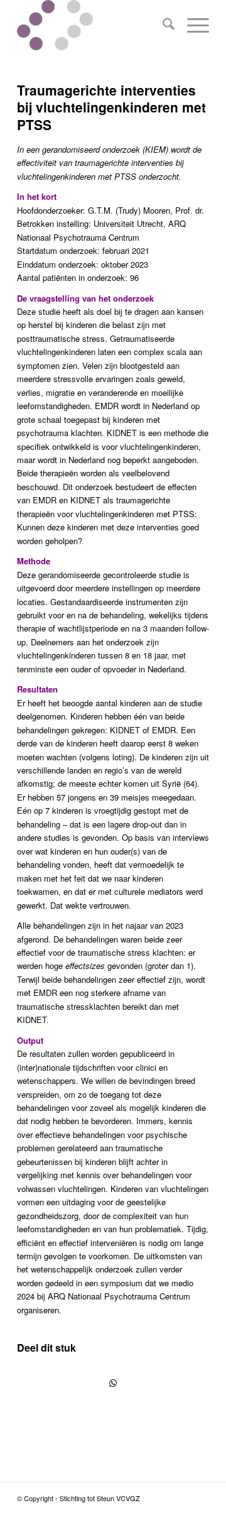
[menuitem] (162, 25)
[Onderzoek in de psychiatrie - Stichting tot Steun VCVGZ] (94, 25)
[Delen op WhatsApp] (113, 1383)
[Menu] (192, 25)
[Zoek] (162, 25)
